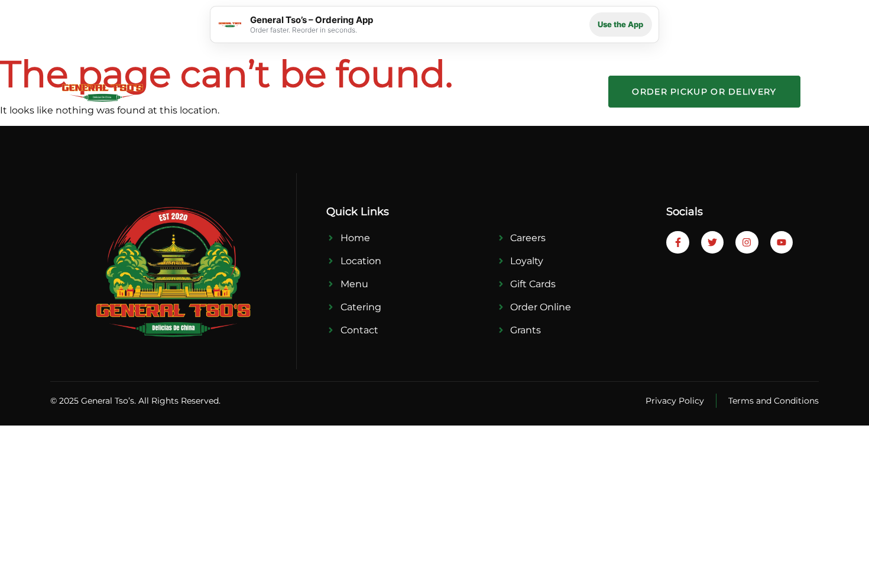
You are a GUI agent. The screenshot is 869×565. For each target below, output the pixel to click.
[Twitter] (712, 242)
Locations (280, 91)
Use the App (620, 24)
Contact (559, 91)
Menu (337, 91)
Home (221, 91)
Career (504, 91)
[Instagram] (746, 242)
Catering (392, 91)
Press (446, 91)
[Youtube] (781, 242)
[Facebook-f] (677, 242)
